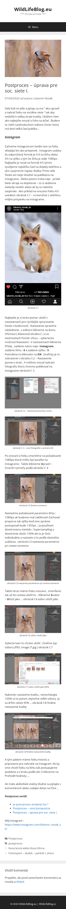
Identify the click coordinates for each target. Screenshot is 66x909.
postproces (15, 843)
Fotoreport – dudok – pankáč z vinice (31, 853)
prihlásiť (19, 881)
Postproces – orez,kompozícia (31, 808)
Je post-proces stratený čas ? (30, 804)
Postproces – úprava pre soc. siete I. (35, 812)
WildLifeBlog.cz (47, 903)
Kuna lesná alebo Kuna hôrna (26, 848)
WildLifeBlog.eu (33, 9)
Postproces (15, 838)
